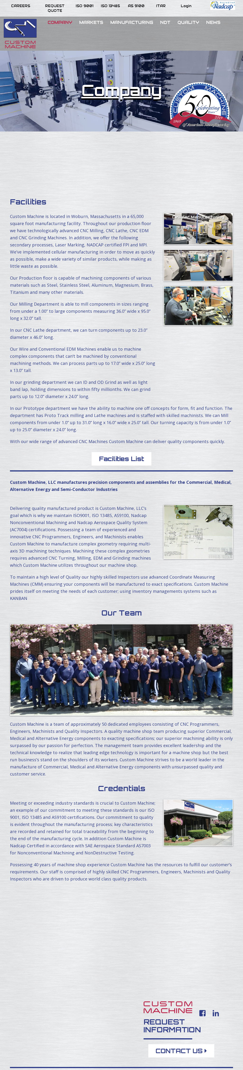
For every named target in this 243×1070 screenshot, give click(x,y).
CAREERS (20, 6)
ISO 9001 (84, 6)
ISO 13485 (110, 6)
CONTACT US (180, 1051)
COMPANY (60, 22)
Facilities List (121, 458)
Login (186, 6)
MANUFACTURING (131, 22)
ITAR (161, 6)
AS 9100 (136, 6)
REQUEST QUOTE (55, 8)
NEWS (213, 22)
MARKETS (91, 22)
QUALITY (188, 22)
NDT (165, 22)
